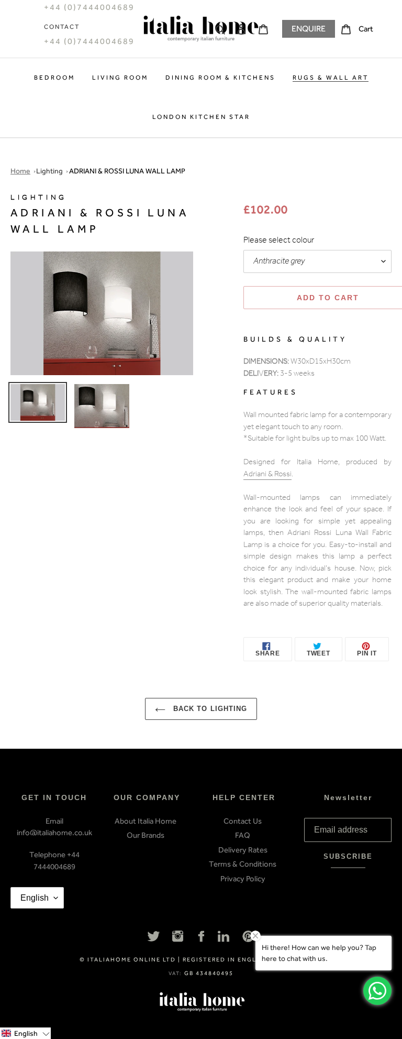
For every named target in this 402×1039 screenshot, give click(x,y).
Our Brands (145, 835)
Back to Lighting (209, 709)
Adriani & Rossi (267, 475)
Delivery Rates (242, 850)
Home (20, 171)
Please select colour (278, 241)
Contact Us (243, 821)
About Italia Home (145, 821)
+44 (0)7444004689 (89, 41)
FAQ (242, 835)
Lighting (49, 171)
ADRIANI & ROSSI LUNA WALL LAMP (127, 171)
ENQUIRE (309, 29)
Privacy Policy (242, 878)
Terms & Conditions (242, 864)
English (34, 897)
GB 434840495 (208, 973)
